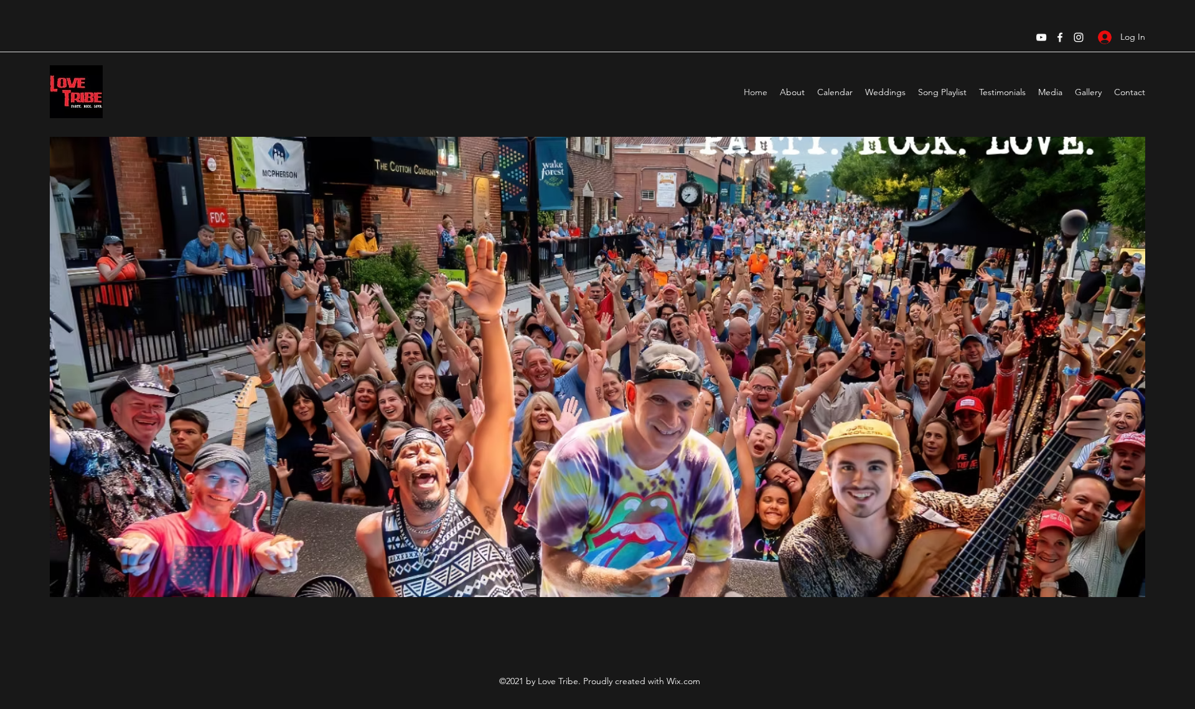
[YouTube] (1041, 37)
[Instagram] (1078, 37)
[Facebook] (1060, 37)
